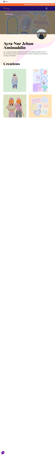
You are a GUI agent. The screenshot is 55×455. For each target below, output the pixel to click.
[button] (2, 452)
